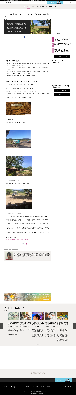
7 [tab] (40, 344)
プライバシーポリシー (35, 386)
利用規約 (27, 386)
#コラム (10, 249)
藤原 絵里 (34, 320)
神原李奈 (22, 320)
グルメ (33, 6)
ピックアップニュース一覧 (62, 56)
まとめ (55, 6)
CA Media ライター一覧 (61, 90)
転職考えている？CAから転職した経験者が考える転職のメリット (25, 323)
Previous (1, 326)
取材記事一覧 (61, 94)
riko (58, 320)
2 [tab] (35, 344)
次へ (32, 243)
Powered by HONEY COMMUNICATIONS (38, 393)
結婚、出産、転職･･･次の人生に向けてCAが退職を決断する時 (50, 323)
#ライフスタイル (15, 249)
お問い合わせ (42, 386)
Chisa (6, 19)
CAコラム (50, 6)
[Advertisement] (27, 48)
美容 (24, 6)
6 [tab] (39, 344)
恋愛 (43, 6)
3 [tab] (36, 344)
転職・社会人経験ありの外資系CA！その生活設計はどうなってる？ (13, 323)
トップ (21, 6)
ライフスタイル (38, 6)
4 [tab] (37, 344)
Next (74, 326)
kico (46, 320)
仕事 (46, 6)
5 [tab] (38, 344)
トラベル (28, 6)
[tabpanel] (13, 327)
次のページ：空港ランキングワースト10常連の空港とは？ (17, 239)
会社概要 (48, 386)
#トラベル (6, 249)
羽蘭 (9, 320)
